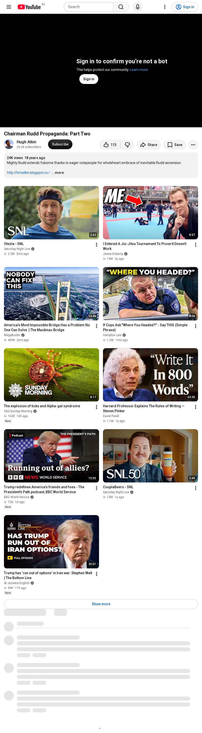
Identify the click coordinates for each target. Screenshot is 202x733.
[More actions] (193, 145)
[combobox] (90, 7)
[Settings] (165, 7)
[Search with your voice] (138, 7)
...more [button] (58, 173)
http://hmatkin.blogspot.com (29, 173)
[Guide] (9, 7)
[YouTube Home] (29, 7)
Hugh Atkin (26, 142)
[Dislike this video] (127, 145)
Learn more (139, 70)
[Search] (121, 7)
